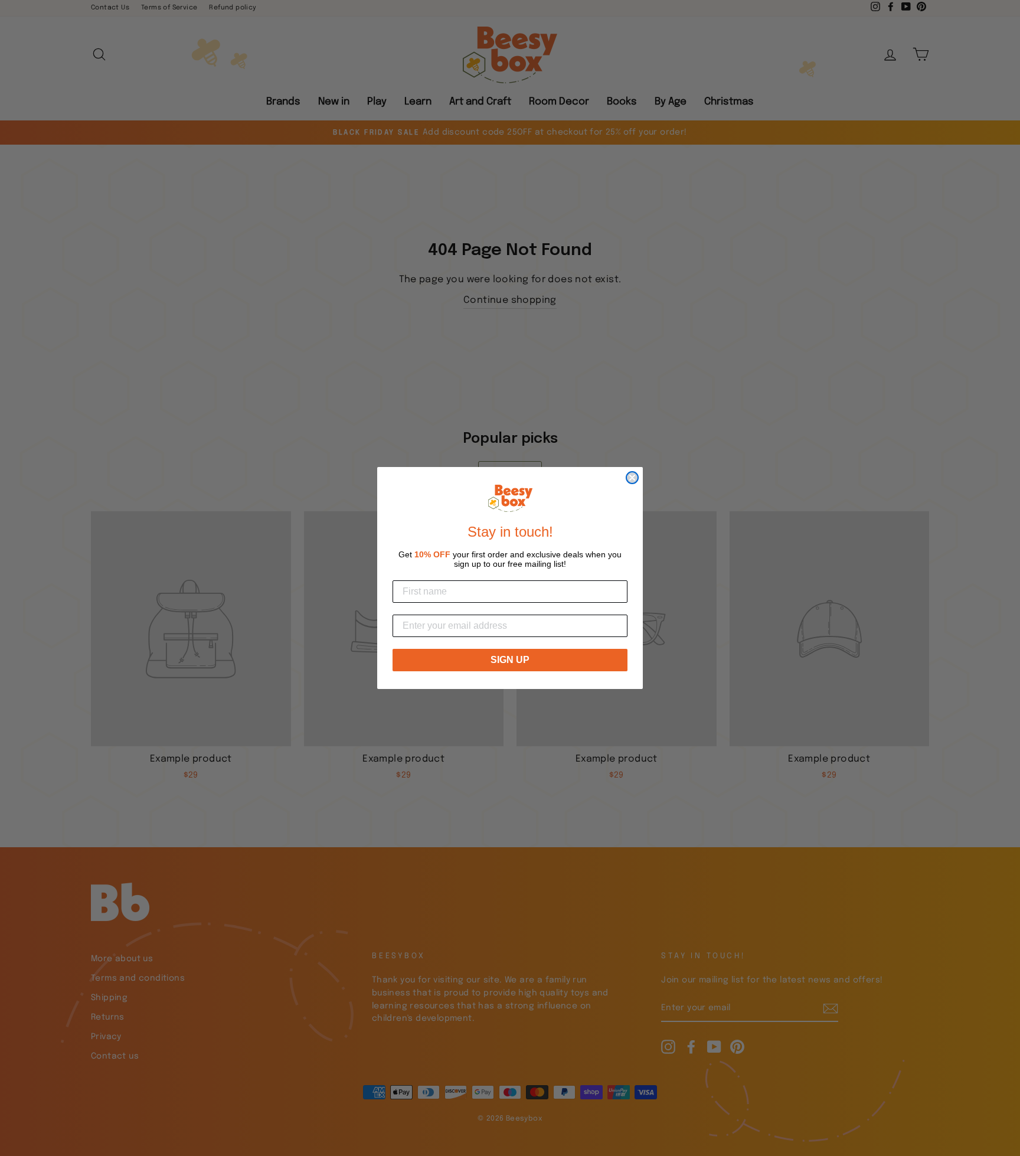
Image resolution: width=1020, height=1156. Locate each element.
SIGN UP (510, 660)
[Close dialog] (632, 478)
